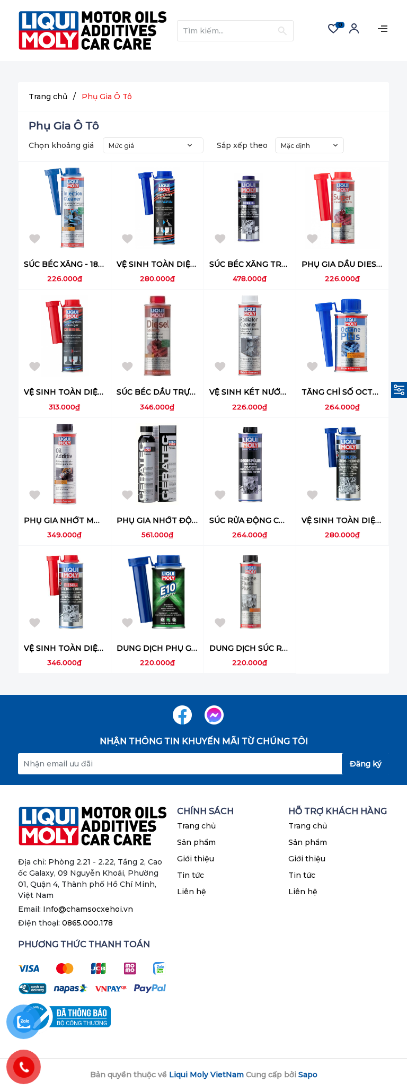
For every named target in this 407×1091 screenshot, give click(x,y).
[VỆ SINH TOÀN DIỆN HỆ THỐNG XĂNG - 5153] (342, 464)
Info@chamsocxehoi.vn (88, 909)
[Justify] (282, 30)
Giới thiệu (195, 858)
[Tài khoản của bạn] (354, 32)
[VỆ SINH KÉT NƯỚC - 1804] (250, 336)
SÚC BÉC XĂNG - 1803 (66, 264)
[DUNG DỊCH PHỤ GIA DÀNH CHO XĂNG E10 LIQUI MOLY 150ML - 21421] (157, 592)
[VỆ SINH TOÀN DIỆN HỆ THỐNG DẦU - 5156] (64, 592)
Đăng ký (366, 764)
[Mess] (214, 715)
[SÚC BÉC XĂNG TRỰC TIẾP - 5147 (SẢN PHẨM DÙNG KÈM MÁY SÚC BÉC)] (250, 208)
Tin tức (190, 875)
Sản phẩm (196, 842)
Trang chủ (196, 826)
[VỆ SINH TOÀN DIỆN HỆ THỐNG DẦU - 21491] (64, 336)
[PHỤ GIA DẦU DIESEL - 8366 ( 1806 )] (342, 208)
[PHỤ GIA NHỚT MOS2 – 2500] (64, 464)
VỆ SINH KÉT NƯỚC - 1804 (260, 392)
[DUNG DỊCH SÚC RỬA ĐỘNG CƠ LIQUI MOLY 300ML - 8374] (250, 592)
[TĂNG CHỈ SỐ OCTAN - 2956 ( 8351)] (342, 336)
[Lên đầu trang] (378, 1041)
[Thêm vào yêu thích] (35, 240)
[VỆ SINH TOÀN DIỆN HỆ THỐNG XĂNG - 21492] (157, 208)
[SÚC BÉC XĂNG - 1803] (64, 208)
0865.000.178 (87, 923)
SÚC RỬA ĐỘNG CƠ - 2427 (260, 520)
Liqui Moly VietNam (206, 1074)
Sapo (307, 1074)
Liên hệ (191, 891)
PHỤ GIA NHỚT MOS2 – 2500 (80, 520)
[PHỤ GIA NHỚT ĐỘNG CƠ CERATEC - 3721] (157, 464)
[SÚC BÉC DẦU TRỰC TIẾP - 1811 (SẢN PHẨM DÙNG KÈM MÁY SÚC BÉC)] (157, 336)
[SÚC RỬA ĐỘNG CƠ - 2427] (250, 464)
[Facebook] (182, 715)
